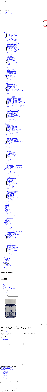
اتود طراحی (7, 134)
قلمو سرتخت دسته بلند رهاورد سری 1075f (15, 101)
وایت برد (6, 225)
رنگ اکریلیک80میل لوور (11, 38)
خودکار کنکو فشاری (11, 179)
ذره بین (6, 170)
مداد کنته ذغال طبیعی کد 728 (12, 140)
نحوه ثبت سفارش (6, 373)
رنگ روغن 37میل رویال (11, 68)
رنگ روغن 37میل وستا (11, 67)
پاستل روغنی (7, 63)
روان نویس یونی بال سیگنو (12, 192)
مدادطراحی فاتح (10, 133)
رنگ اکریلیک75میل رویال (12, 44)
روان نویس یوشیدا (10, 195)
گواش (6, 53)
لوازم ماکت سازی (8, 235)
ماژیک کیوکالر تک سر (11, 232)
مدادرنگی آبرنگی (8, 65)
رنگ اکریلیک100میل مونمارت (12, 50)
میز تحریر (7, 220)
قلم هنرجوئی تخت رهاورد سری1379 (14, 117)
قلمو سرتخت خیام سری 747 (12, 115)
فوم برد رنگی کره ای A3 (12, 246)
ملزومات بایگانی (8, 224)
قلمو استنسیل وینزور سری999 (13, 89)
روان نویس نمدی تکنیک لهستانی (13, 173)
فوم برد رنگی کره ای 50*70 (12, 247)
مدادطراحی (7, 124)
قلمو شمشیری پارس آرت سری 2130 (14, 92)
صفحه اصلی (5, 262)
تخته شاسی (7, 205)
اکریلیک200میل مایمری (11, 48)
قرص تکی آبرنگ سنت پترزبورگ (13, 36)
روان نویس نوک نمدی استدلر (12, 191)
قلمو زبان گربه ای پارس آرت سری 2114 (15, 97)
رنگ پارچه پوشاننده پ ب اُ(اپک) (13, 85)
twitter (6, 292)
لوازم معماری (5, 226)
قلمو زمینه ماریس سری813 (12, 107)
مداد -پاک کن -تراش (8, 202)
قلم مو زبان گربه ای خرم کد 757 (13, 116)
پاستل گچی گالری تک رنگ (12, 62)
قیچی (6, 207)
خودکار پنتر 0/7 (10, 180)
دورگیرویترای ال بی (11, 76)
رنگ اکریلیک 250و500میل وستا (13, 43)
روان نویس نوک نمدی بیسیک (12, 174)
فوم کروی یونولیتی (10, 251)
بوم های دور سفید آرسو (11, 152)
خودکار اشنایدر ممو (11, 187)
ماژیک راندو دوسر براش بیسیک (13, 234)
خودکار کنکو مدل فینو (11, 178)
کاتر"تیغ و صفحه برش (9, 254)
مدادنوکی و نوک (8, 201)
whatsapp (6, 293)
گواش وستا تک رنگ (11, 59)
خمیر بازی (7, 208)
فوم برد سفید (9, 242)
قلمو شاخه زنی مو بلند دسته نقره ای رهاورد (15, 105)
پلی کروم (7, 164)
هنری (4, 32)
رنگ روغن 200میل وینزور (12, 73)
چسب (6, 219)
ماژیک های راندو (8, 228)
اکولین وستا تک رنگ (11, 119)
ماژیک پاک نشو (10, 218)
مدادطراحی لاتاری (10, 128)
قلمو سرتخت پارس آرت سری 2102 (14, 99)
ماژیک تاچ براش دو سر (11, 233)
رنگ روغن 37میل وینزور (11, 70)
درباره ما (4, 269)
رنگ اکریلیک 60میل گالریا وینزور (13, 49)
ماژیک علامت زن (8, 214)
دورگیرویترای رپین (10, 77)
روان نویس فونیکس (11, 193)
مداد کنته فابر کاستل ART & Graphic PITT (15, 141)
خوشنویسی (5, 256)
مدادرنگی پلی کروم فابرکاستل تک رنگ (14, 165)
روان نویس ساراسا (10, 188)
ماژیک (6, 74)
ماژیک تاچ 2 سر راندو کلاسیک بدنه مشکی (15, 231)
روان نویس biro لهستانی (11, 172)
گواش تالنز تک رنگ (10, 54)
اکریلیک (6, 37)
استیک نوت (7, 211)
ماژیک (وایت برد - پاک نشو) (10, 215)
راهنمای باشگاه (8, 266)
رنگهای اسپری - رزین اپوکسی (10, 148)
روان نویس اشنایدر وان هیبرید (12, 197)
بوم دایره (9, 161)
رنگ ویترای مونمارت (11, 80)
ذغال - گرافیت (7, 143)
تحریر (4, 169)
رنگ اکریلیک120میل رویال (12, 45)
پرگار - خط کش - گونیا (9, 212)
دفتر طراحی (7, 135)
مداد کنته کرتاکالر (10, 142)
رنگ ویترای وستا (10, 81)
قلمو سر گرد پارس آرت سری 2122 (14, 98)
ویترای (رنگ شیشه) (8, 75)
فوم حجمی (9, 249)
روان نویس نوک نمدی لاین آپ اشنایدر (14, 200)
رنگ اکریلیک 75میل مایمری (12, 39)
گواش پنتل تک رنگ (10, 57)
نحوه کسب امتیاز (8, 265)
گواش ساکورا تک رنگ (11, 58)
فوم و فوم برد (7, 240)
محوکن (6, 122)
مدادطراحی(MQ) (10, 131)
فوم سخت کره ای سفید (11, 245)
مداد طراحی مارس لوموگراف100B (14, 129)
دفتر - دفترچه (7, 204)
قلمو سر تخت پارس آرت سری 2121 (14, 93)
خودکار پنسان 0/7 (10, 182)
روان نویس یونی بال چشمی (12, 189)
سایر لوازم (7, 260)
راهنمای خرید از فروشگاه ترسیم (6, 369)
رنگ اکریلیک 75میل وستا (12, 40)
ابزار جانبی (7, 146)
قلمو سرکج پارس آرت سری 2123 (13, 94)
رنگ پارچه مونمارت (11, 86)
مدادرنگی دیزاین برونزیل (12, 166)
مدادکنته (6, 137)
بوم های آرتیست (10, 157)
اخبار (4, 267)
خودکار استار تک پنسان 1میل (12, 183)
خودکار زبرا (9, 184)
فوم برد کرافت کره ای (11, 248)
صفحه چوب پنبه (10, 236)
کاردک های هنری (8, 168)
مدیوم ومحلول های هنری (9, 121)
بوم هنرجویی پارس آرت (11, 158)
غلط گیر (6, 213)
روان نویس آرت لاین (11, 196)
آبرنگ (6, 33)
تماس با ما (5, 268)
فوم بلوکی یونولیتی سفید (12, 250)
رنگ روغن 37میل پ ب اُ (11, 71)
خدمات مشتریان (3, 375)
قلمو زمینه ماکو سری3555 (12, 114)
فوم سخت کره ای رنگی (11, 252)
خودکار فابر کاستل (10, 185)
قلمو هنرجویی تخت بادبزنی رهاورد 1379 (14, 104)
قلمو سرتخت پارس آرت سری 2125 (14, 106)
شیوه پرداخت (5, 372)
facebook (6, 291)
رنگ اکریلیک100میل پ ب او (12, 47)
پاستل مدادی (7, 64)
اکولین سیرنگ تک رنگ (11, 120)
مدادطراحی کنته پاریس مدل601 (13, 130)
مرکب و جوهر (7, 258)
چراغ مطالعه (7, 221)
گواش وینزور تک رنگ (11, 60)
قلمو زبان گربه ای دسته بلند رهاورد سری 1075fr (16, 102)
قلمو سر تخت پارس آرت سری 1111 (14, 95)
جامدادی (6, 210)
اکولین (6, 118)
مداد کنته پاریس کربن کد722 (12, 139)
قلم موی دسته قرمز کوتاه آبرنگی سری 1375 (15, 108)
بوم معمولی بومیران (11, 155)
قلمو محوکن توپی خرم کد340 (12, 112)
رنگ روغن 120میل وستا (11, 72)
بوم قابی (9, 160)
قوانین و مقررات (6, 377)
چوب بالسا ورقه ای (11, 239)
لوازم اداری (5, 222)
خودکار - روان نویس (9, 171)
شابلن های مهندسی (8, 227)
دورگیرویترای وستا (10, 78)
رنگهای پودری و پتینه (9, 162)
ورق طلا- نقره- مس (9, 147)
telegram (6, 294)
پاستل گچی (7, 61)
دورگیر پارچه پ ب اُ (11, 84)
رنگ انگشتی (7, 209)
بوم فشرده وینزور (10, 153)
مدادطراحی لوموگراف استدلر (13, 132)
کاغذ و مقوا (7, 144)
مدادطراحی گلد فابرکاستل (12, 126)
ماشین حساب (7, 206)
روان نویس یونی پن (11, 194)
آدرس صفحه (5, 295)
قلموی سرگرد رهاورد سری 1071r (13, 100)
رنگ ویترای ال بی (10, 79)
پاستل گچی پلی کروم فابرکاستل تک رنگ (14, 167)
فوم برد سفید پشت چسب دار (12, 241)
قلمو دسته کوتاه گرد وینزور (12, 111)
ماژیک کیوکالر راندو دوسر (12, 229)
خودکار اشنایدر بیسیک (11, 186)
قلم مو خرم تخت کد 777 (12, 113)
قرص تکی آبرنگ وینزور (11, 34)
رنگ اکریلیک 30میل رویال (12, 41)
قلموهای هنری (7, 88)
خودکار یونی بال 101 (11, 181)
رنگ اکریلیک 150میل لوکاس (12, 51)
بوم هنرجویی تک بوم (11, 156)
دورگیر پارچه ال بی (11, 87)
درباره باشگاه (7, 264)
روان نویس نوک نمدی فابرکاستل (13, 175)
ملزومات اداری (8, 223)
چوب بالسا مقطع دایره (11, 238)
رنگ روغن (7, 66)
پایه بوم (6, 145)
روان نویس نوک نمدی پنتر (12, 199)
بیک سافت (9, 198)
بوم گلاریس (9, 151)
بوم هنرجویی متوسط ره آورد (12, 159)
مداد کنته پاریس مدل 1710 (12, 138)
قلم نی (6, 259)
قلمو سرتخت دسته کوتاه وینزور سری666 (15, 90)
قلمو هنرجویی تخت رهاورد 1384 (13, 103)
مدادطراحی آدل (10, 125)
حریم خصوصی (5, 371)
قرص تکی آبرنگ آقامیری (12, 35)
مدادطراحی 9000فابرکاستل (12, 127)
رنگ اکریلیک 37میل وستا (12, 46)
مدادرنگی (7, 52)
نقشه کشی (7, 255)
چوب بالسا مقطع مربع (11, 237)
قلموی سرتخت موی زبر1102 (12, 91)
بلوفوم (8, 253)
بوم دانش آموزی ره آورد (11, 154)
